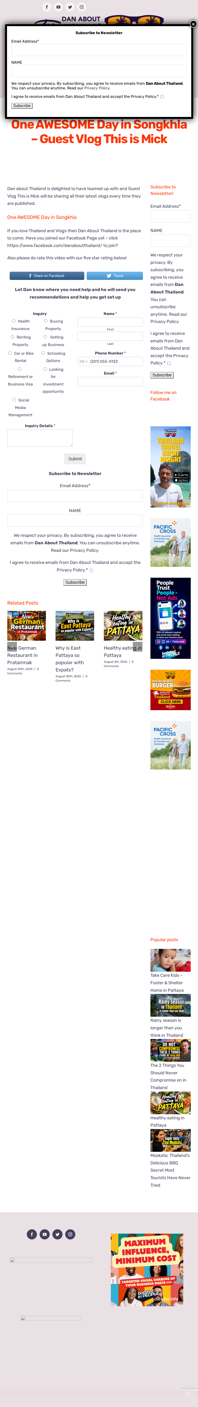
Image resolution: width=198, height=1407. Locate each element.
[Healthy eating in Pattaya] (123, 626)
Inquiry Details (40, 425)
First (110, 329)
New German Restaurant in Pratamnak (22, 655)
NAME (75, 510)
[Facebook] (32, 1234)
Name (110, 313)
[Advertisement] (75, 720)
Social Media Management (20, 407)
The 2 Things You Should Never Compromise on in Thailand (168, 1076)
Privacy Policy (84, 550)
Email (110, 373)
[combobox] (83, 361)
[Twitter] (57, 1234)
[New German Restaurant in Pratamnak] (26, 626)
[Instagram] (70, 1234)
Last (110, 344)
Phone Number (110, 353)
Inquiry (40, 313)
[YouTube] (45, 1234)
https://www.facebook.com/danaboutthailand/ (54, 245)
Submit (75, 458)
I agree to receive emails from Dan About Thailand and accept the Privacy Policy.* (170, 348)
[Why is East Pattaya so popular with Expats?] (75, 626)
